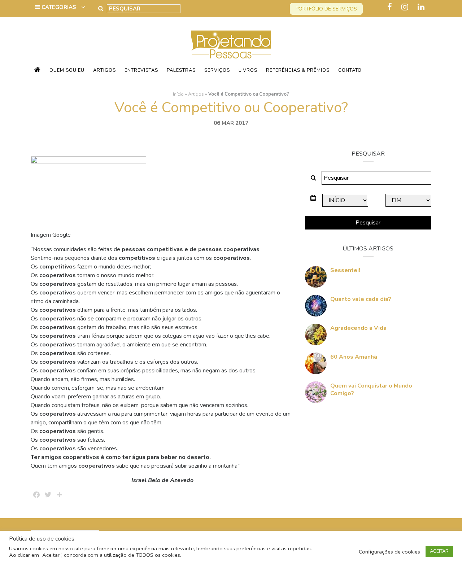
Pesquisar (368, 223)
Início (178, 94)
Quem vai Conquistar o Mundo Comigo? (371, 389)
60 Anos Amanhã (353, 357)
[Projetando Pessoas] (231, 44)
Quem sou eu (66, 70)
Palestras (181, 70)
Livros (248, 70)
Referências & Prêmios (298, 70)
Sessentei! (345, 270)
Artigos (104, 70)
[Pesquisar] (101, 8)
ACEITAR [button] (439, 551)
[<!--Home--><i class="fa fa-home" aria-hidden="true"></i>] (37, 70)
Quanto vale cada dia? (360, 299)
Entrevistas (141, 70)
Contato (350, 70)
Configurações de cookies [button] (389, 551)
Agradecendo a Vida (358, 328)
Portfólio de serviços (326, 8)
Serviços (217, 70)
